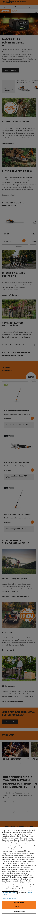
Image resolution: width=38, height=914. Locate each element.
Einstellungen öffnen (19, 911)
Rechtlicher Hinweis (9, 899)
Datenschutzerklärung (9, 893)
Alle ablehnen (19, 907)
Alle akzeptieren (19, 903)
